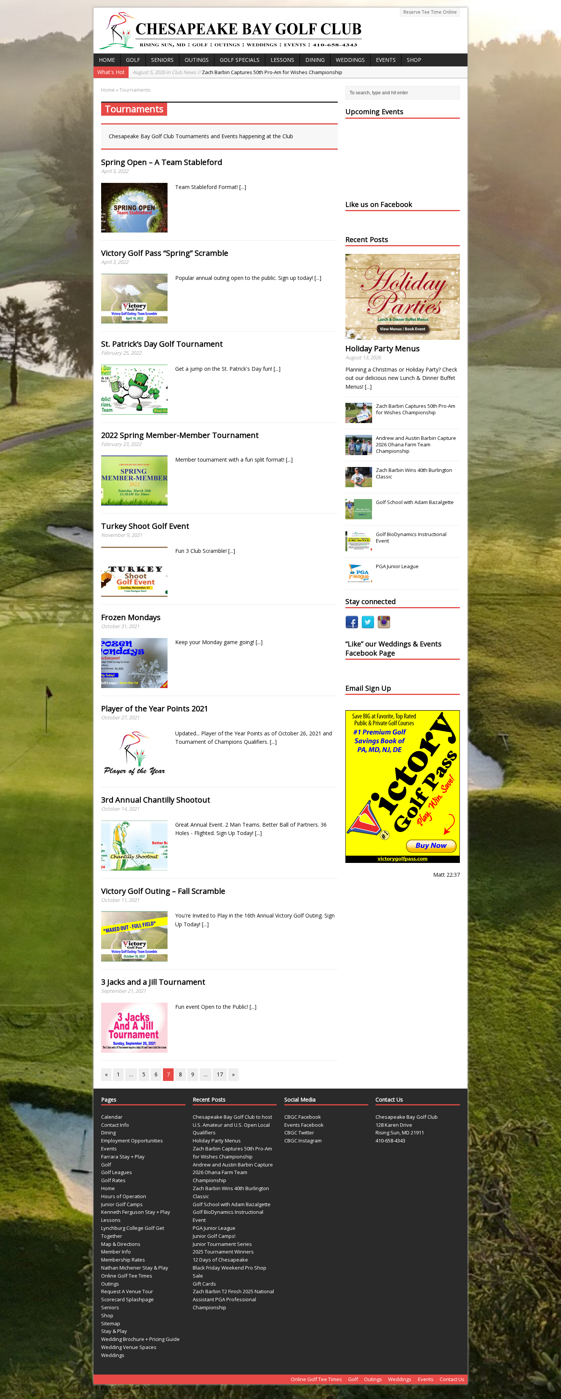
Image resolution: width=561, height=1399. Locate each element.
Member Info (116, 1251)
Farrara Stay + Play (123, 1156)
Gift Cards (204, 1283)
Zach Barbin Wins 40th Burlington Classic (414, 473)
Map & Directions (120, 1244)
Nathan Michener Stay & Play (134, 1267)
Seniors (162, 59)
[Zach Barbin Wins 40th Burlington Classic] (358, 483)
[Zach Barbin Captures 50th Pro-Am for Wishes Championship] (358, 418)
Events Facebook (304, 1124)
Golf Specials (240, 59)
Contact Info (115, 1124)
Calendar (112, 1116)
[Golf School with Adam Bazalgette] (358, 515)
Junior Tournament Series (222, 1244)
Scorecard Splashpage (127, 1299)
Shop (414, 59)
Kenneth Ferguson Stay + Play (135, 1211)
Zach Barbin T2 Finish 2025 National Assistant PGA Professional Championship (233, 1299)
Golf (133, 59)
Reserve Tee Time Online (430, 12)
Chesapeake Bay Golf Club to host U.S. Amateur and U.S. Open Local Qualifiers (232, 1124)
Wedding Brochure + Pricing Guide (140, 1339)
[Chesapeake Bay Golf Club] (281, 30)
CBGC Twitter (299, 1132)
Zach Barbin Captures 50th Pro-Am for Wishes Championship (237, 72)
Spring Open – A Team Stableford (161, 162)
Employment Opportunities (132, 1140)
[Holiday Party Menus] (402, 335)
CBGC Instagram (303, 1140)
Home (107, 59)
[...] (242, 187)
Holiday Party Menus (382, 348)
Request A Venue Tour (127, 1291)
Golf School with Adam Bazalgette (415, 502)
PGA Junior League (397, 566)
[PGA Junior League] (358, 579)
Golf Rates (113, 1180)
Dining (315, 59)
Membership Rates (123, 1259)
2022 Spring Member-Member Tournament (180, 435)
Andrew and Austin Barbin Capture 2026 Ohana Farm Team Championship (416, 444)
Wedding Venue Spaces (128, 1347)
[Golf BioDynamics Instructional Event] (358, 547)
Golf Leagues (116, 1172)
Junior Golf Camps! (214, 1236)
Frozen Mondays (131, 617)
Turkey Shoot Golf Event (145, 526)
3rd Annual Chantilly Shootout (155, 800)
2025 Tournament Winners (223, 1251)
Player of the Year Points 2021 (154, 708)
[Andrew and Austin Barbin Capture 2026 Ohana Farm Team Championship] (358, 450)
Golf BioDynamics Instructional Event (411, 537)
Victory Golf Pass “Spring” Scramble (164, 253)
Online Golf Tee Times (126, 1275)
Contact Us (452, 1379)
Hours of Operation (123, 1196)
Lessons (282, 59)
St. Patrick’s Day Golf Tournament (162, 344)
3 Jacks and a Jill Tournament (153, 982)
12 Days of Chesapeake (220, 1259)
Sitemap (110, 1323)
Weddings (350, 59)
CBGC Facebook (302, 1116)
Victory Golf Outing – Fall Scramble (163, 891)
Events (386, 59)
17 (220, 1074)
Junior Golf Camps (122, 1204)
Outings (197, 59)
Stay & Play (114, 1331)
